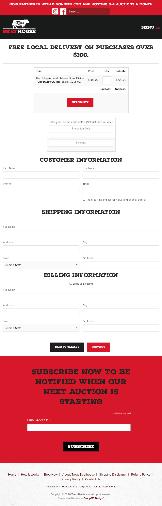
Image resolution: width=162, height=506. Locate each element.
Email (86, 184)
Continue (98, 347)
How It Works (30, 474)
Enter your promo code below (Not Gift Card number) (81, 122)
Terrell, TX (99, 486)
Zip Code (88, 258)
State (6, 258)
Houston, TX (69, 486)
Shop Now (50, 474)
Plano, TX (111, 486)
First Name (9, 168)
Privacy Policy (71, 479)
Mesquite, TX (84, 486)
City (85, 242)
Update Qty (80, 102)
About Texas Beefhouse (78, 474)
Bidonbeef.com (66, 4)
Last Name (89, 168)
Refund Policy (140, 474)
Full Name (9, 227)
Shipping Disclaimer (113, 474)
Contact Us (92, 479)
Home (12, 474)
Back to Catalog (67, 347)
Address (8, 242)
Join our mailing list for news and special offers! (117, 200)
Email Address (39, 420)
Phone (7, 184)
